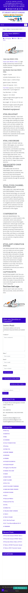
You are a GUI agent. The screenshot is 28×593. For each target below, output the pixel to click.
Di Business (12, 591)
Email (5, 359)
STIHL (8, 29)
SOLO (6, 495)
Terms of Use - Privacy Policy (9, 589)
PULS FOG (7, 483)
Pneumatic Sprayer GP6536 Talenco (13, 535)
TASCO (6, 514)
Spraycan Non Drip (9, 501)
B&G (6, 436)
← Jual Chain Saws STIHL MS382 (11, 378)
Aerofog (7, 430)
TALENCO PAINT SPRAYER (11, 511)
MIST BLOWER (8, 480)
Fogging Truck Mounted (10, 467)
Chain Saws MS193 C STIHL (10, 61)
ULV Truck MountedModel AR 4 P (13, 523)
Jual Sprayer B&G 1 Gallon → (18, 384)
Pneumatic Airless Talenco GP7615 (13, 542)
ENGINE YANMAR (9, 452)
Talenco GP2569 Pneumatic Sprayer (13, 545)
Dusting (6, 446)
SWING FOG (7, 508)
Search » (5, 393)
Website (5, 365)
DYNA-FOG (7, 449)
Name (5, 353)
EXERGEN (7, 455)
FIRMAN (7, 458)
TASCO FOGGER (9, 517)
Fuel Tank (6, 88)
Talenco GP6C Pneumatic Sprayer (13, 548)
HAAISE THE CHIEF (9, 470)
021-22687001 (13, 1)
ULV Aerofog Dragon (10, 520)
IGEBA (6, 474)
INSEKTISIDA (8, 477)
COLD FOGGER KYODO (10, 443)
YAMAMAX (7, 526)
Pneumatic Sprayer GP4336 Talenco (13, 538)
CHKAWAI (7, 440)
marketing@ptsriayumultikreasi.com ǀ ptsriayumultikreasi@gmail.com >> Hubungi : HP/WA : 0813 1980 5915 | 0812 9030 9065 (14, 5)
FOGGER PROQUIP (9, 464)
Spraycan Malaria (9, 498)
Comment (6, 334)
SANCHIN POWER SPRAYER (11, 489)
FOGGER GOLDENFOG (10, 461)
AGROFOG (7, 433)
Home (4, 29)
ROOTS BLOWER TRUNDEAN (12, 486)
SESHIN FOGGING (9, 492)
